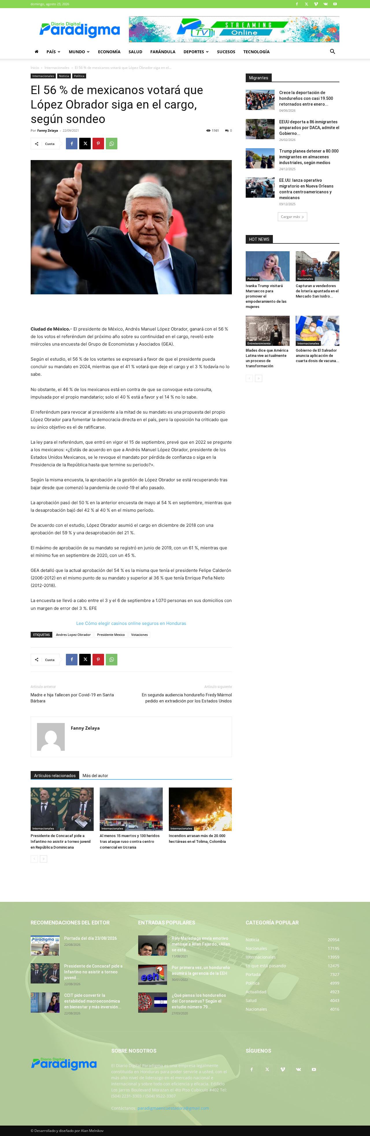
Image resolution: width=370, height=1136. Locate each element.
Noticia (64, 76)
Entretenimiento (259, 343)
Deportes (194, 51)
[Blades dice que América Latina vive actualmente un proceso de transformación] (268, 331)
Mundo (77, 51)
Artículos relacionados (55, 775)
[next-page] (43, 858)
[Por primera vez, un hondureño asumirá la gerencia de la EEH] (152, 975)
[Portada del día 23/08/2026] (45, 945)
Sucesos (226, 51)
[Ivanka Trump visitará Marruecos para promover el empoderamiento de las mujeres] (268, 266)
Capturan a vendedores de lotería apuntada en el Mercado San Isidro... (317, 291)
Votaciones (139, 634)
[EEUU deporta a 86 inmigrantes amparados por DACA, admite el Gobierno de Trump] (260, 129)
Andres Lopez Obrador (73, 634)
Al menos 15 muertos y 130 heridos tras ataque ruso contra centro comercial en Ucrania (130, 841)
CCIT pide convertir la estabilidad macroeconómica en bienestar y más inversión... (92, 1001)
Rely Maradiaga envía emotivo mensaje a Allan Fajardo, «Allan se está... (201, 944)
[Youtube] (335, 4)
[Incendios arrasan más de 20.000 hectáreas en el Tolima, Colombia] (200, 809)
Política (79, 76)
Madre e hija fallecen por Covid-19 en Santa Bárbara (72, 698)
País (51, 51)
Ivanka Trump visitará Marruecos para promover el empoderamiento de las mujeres (266, 296)
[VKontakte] (325, 4)
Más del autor (95, 775)
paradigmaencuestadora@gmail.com (173, 1108)
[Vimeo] (316, 4)
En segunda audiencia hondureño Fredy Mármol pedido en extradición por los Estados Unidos (187, 698)
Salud (135, 51)
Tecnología (256, 51)
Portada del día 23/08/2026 (90, 938)
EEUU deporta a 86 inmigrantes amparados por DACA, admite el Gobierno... (309, 128)
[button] (332, 52)
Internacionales (57, 67)
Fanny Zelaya (47, 130)
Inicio (35, 67)
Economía (109, 51)
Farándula (162, 51)
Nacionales (305, 279)
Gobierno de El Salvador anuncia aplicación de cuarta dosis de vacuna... (317, 355)
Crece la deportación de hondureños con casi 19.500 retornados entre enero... (306, 98)
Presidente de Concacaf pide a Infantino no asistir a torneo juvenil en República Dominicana (60, 841)
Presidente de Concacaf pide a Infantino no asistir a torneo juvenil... (93, 972)
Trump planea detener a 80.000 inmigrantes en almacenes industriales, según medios (308, 157)
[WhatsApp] (111, 143)
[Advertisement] (131, 310)
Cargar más (290, 216)
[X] (306, 4)
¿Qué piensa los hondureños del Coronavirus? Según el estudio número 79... (199, 1001)
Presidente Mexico (111, 634)
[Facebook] (297, 4)
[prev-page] (34, 858)
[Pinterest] (98, 143)
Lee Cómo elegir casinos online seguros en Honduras (131, 623)
